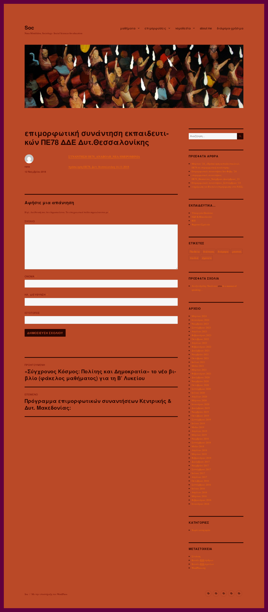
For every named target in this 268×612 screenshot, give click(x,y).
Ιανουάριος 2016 (200, 503)
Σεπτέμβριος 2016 (201, 484)
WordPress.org (199, 567)
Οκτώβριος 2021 (200, 358)
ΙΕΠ (193, 220)
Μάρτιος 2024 (199, 316)
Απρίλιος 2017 (199, 477)
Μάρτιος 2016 (199, 496)
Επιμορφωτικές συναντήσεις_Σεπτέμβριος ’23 (216, 182)
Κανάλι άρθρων (202, 560)
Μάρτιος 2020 (199, 400)
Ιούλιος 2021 (198, 362)
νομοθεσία (183, 28)
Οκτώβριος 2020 (200, 385)
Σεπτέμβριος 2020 (201, 388)
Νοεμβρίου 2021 (200, 354)
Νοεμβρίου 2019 (200, 411)
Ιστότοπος (32, 313)
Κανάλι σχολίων (203, 564)
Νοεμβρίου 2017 (200, 465)
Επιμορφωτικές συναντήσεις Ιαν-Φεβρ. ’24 (214, 171)
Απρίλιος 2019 (199, 431)
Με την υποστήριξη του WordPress (49, 594)
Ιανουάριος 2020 (200, 404)
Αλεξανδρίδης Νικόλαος (204, 286)
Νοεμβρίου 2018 (200, 438)
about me (206, 28)
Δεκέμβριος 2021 (201, 350)
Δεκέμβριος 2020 (201, 377)
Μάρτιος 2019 (199, 434)
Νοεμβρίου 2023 (200, 323)
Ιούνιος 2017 (198, 473)
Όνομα (31, 276)
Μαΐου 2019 (198, 427)
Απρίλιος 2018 (199, 450)
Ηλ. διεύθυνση (36, 294)
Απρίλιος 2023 (199, 331)
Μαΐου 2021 (198, 365)
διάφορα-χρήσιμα (230, 28)
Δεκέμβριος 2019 (201, 408)
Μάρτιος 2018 (199, 454)
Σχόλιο (30, 221)
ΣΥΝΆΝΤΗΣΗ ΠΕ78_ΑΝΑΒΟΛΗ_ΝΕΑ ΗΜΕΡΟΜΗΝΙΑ (104, 156)
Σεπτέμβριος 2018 (201, 442)
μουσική (236, 251)
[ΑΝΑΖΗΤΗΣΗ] (240, 136)
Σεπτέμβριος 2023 (201, 327)
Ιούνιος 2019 (198, 423)
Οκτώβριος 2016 (200, 480)
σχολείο (206, 258)
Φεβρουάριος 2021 (201, 373)
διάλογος (208, 251)
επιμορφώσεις (155, 28)
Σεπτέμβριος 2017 (201, 469)
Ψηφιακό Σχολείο (201, 224)
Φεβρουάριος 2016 (201, 500)
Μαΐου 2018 (198, 446)
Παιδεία (195, 251)
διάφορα (223, 251)
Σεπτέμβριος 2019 (201, 419)
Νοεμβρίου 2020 (200, 381)
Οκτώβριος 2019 (200, 415)
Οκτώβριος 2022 (200, 339)
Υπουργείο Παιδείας (202, 213)
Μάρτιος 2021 (199, 369)
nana (27, 166)
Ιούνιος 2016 (198, 488)
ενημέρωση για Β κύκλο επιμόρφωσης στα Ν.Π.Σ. (217, 186)
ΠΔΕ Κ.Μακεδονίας (202, 216)
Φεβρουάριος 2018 (201, 457)
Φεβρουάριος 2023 (201, 335)
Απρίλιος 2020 (199, 396)
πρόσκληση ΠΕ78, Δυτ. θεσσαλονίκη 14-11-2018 (98, 167)
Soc (29, 27)
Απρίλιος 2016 (199, 492)
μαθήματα (127, 28)
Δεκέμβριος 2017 (201, 461)
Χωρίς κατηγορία (201, 530)
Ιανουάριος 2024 (200, 320)
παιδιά (194, 258)
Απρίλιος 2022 (199, 343)
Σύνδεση (196, 556)
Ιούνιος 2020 (198, 392)
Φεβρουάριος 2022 (201, 346)
